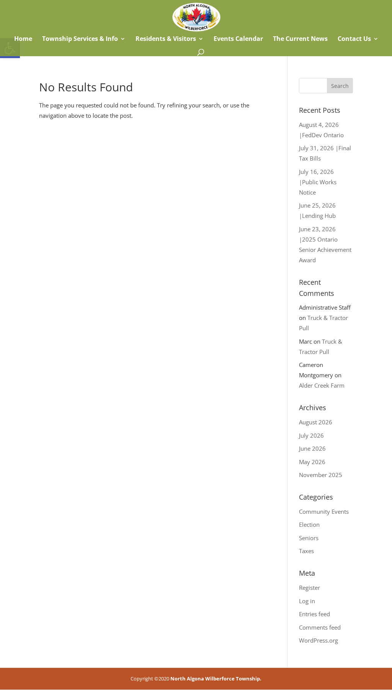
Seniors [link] (308, 538)
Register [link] (309, 587)
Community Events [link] (324, 511)
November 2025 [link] (320, 475)
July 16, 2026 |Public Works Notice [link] (317, 182)
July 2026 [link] (311, 435)
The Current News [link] (300, 39)
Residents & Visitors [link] (166, 39)
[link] (196, 16)
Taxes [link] (306, 551)
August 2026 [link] (315, 422)
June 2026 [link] (312, 448)
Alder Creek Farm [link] (322, 385)
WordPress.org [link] (318, 640)
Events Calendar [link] (238, 39)
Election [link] (309, 524)
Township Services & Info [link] (80, 39)
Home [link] (22, 39)
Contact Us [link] (354, 39)
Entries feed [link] (314, 614)
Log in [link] (307, 601)
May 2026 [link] (312, 462)
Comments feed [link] (320, 627)
